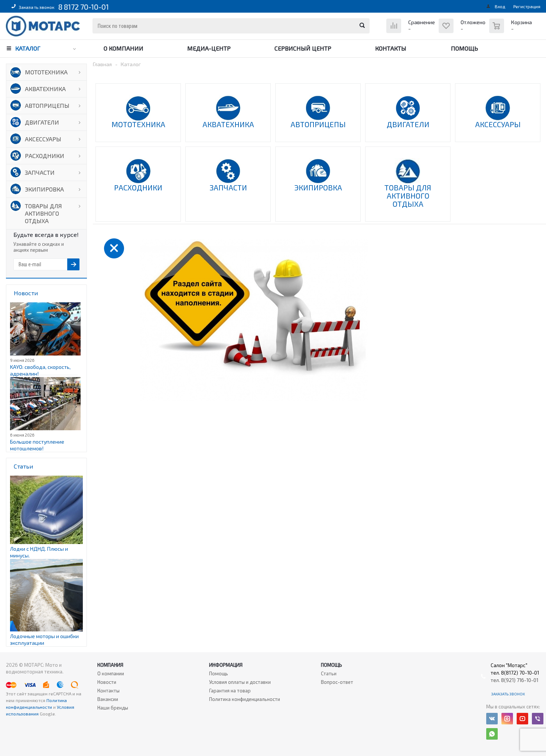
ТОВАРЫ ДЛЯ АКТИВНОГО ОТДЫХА (43, 213)
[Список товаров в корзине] (511, 30)
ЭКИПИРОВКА (44, 189)
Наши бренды (112, 708)
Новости (106, 682)
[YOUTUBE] (522, 718)
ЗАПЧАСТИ (40, 172)
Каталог (27, 48)
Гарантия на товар (230, 691)
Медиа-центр (209, 48)
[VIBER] (537, 718)
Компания (110, 665)
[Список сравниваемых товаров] (412, 31)
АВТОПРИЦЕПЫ (47, 105)
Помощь (464, 48)
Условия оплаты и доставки (240, 682)
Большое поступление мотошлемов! (37, 444)
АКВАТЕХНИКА (45, 88)
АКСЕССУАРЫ (43, 138)
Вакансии (107, 699)
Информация (226, 665)
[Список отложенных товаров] (463, 31)
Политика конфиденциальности (244, 699)
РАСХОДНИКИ (44, 155)
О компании (123, 48)
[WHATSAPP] (492, 734)
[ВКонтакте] (492, 718)
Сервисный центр (302, 48)
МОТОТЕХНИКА (46, 71)
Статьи (329, 673)
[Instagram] (507, 718)
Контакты (390, 48)
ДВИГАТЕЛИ (42, 122)
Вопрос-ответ (337, 682)
